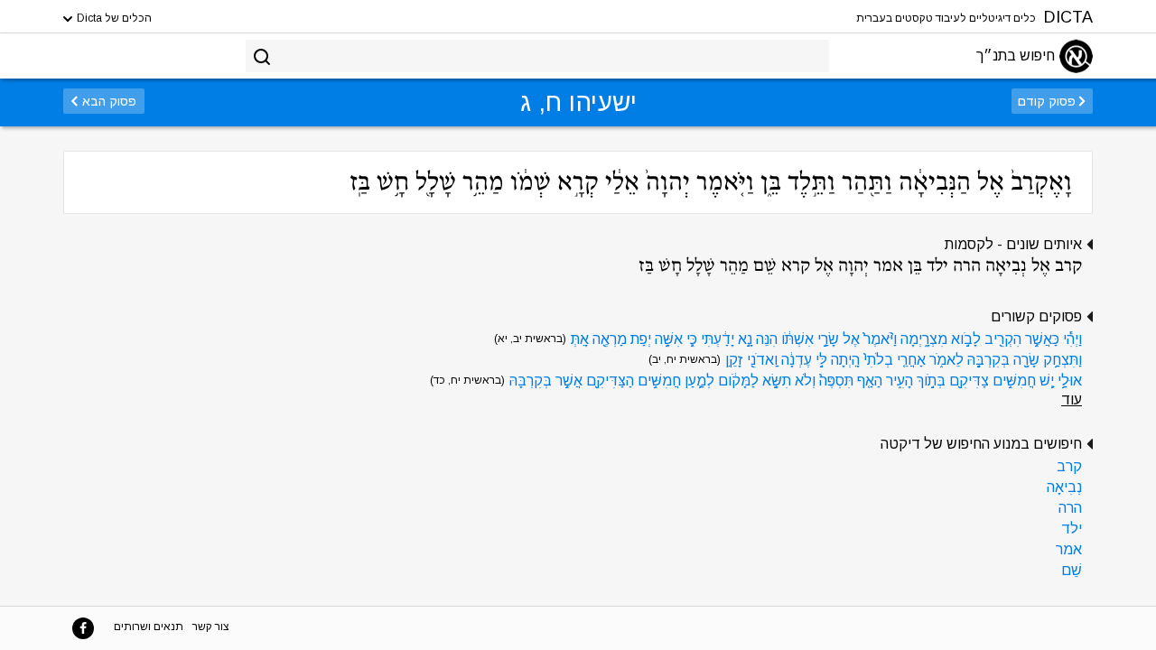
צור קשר (210, 626)
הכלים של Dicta (113, 18)
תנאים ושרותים (148, 626)
